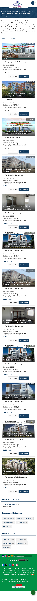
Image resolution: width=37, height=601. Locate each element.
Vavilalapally (7, 519)
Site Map (26, 574)
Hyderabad (6, 539)
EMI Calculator (29, 572)
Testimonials (8, 574)
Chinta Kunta (7, 523)
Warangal (20, 539)
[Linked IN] (10, 564)
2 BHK (5, 506)
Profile (5, 570)
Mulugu (5, 547)
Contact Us (18, 574)
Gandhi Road (21, 523)
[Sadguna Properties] (17, 4)
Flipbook (31, 568)
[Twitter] (6, 564)
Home (3, 13)
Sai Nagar (6, 526)
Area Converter (18, 572)
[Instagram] (17, 564)
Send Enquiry (24, 76)
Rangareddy (21, 543)
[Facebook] (3, 564)
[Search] (32, 3)
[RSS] (32, 574)
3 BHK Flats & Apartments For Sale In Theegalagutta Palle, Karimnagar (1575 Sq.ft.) (17, 471)
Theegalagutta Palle (24, 519)
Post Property (25, 570)
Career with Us (14, 570)
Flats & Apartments (9, 504)
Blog (3, 568)
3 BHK (9, 506)
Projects (23, 568)
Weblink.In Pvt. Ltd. (22, 581)
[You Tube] (13, 564)
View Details (13, 76)
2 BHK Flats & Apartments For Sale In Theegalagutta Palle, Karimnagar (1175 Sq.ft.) (17, 56)
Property (16, 568)
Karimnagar (9, 13)
